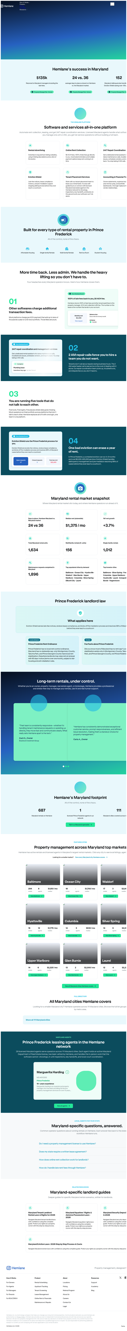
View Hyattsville (36, 935)
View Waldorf (110, 896)
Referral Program (69, 1290)
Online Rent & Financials (43, 1298)
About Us (66, 1294)
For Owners (10, 1282)
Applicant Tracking (41, 1286)
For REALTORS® (12, 1298)
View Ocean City (73, 896)
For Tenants (10, 1294)
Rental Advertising (41, 1282)
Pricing (22, 6)
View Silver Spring (111, 935)
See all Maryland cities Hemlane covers (79, 986)
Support (94, 1282)
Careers (66, 1298)
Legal (65, 1306)
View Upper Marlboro (37, 975)
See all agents (62, 1106)
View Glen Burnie (73, 975)
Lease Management (42, 1294)
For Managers (11, 1290)
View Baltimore (35, 896)
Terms (123, 1326)
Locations (23, 8)
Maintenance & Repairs (43, 1302)
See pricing (83, 50)
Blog (92, 1290)
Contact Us (67, 1302)
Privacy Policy (21, 1317)
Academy (94, 1286)
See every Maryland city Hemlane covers (90, 857)
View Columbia (72, 935)
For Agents (10, 1286)
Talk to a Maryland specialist (57, 50)
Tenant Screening (41, 1290)
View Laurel (109, 975)
